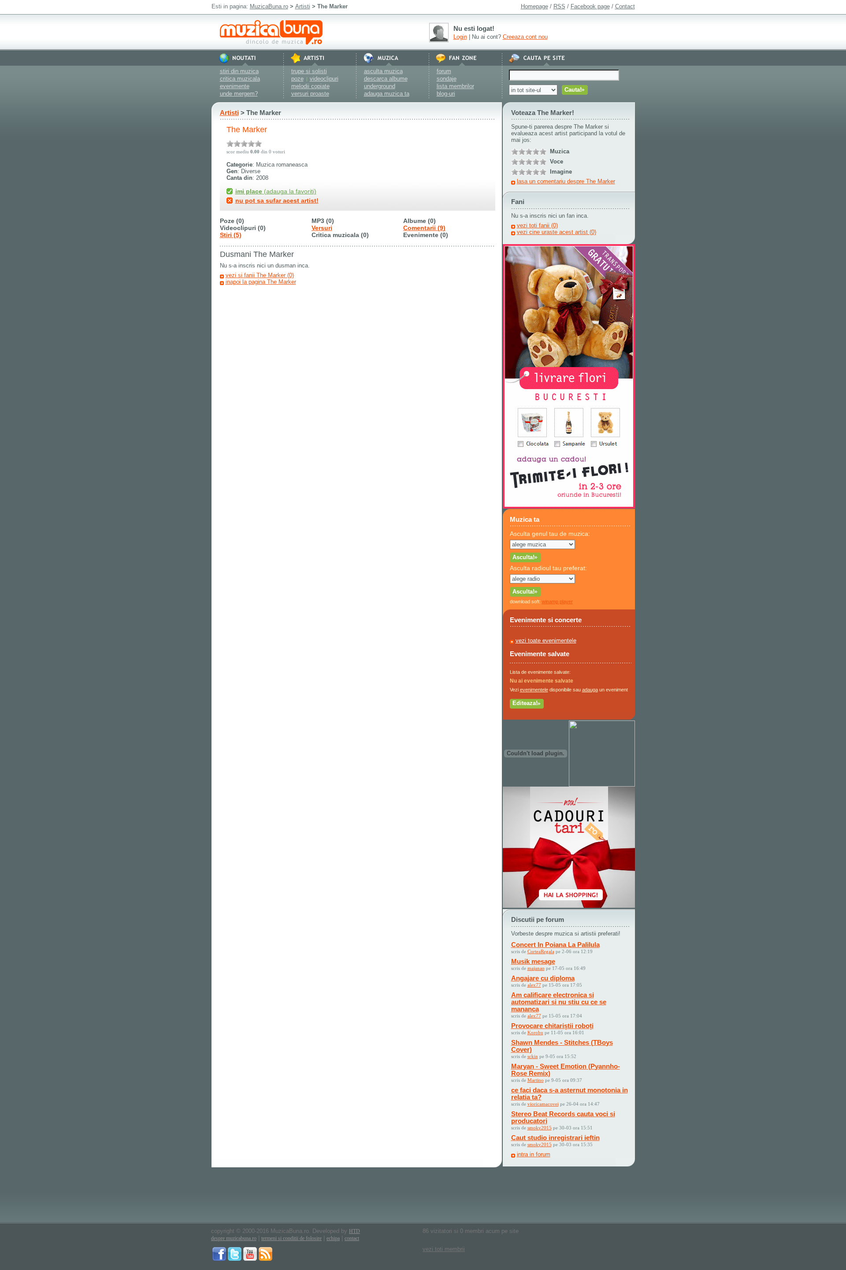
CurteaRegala (540, 951)
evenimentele (534, 689)
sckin (532, 1056)
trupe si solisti (309, 71)
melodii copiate (310, 86)
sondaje (446, 78)
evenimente (234, 86)
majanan (536, 968)
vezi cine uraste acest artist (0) (556, 232)
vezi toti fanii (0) (537, 225)
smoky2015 (539, 1127)
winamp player (557, 601)
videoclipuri (324, 78)
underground (379, 86)
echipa (333, 1238)
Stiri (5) (230, 234)
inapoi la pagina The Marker (261, 282)
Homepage (534, 6)
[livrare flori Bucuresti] (569, 506)
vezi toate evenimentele (546, 640)
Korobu (535, 1032)
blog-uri (446, 93)
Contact (625, 6)
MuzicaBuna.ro (269, 6)
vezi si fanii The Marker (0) (260, 275)
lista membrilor (455, 86)
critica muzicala (240, 78)
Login (460, 36)
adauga (590, 689)
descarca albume (386, 78)
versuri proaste (310, 93)
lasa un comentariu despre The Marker (566, 181)
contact (352, 1238)
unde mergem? (239, 93)
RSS (559, 6)
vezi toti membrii (444, 1249)
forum (444, 71)
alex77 (534, 985)
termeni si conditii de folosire (291, 1238)
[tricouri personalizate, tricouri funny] (602, 784)
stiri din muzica (239, 71)
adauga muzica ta (386, 93)
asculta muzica (383, 71)
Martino (535, 1080)
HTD (354, 1231)
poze (297, 78)
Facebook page (590, 6)
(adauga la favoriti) (275, 191)
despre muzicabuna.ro (233, 1238)
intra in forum (533, 1154)
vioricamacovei (543, 1104)
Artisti (302, 6)
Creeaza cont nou (525, 36)
